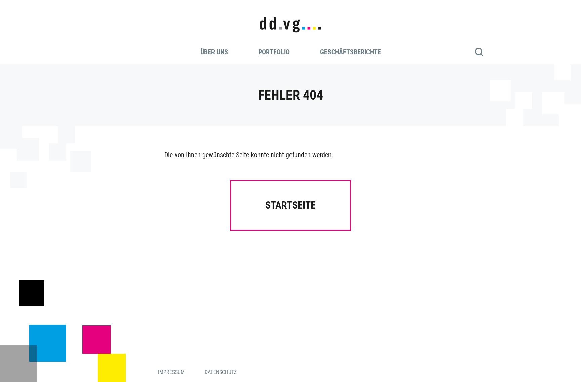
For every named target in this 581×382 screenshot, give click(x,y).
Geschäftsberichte (350, 52)
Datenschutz (221, 372)
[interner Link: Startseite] (290, 19)
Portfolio (274, 52)
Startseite (290, 205)
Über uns (214, 52)
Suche (479, 52)
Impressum (171, 372)
